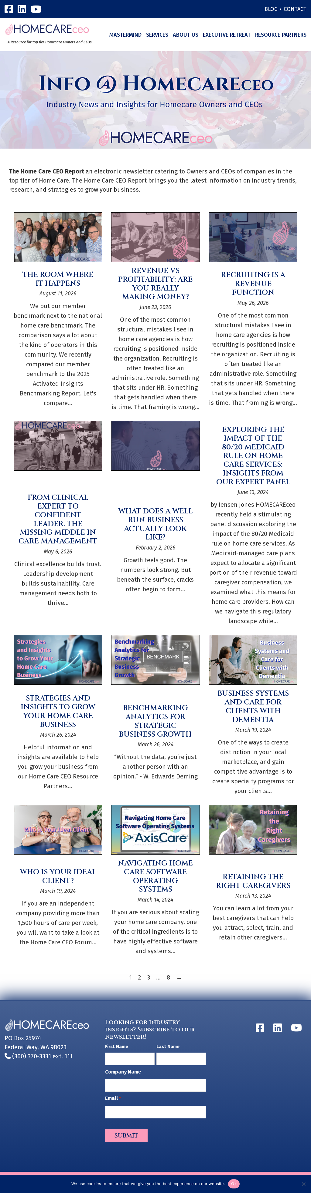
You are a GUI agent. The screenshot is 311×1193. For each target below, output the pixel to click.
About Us (185, 35)
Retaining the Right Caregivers (253, 881)
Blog (271, 9)
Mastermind (125, 35)
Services (157, 35)
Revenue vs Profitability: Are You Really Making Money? (155, 284)
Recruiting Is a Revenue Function (253, 283)
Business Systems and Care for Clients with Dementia (253, 706)
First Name (116, 1046)
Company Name (123, 1072)
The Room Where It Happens (57, 279)
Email (113, 1098)
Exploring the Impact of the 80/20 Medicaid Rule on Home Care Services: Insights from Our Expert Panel (253, 456)
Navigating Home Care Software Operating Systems (155, 876)
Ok (234, 1183)
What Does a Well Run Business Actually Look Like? (155, 524)
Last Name (167, 1046)
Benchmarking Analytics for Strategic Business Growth (155, 721)
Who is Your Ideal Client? (58, 876)
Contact (295, 9)
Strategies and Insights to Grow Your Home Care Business (58, 711)
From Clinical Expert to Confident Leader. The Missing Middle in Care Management (58, 519)
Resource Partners (280, 35)
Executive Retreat (227, 35)
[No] (303, 1184)
